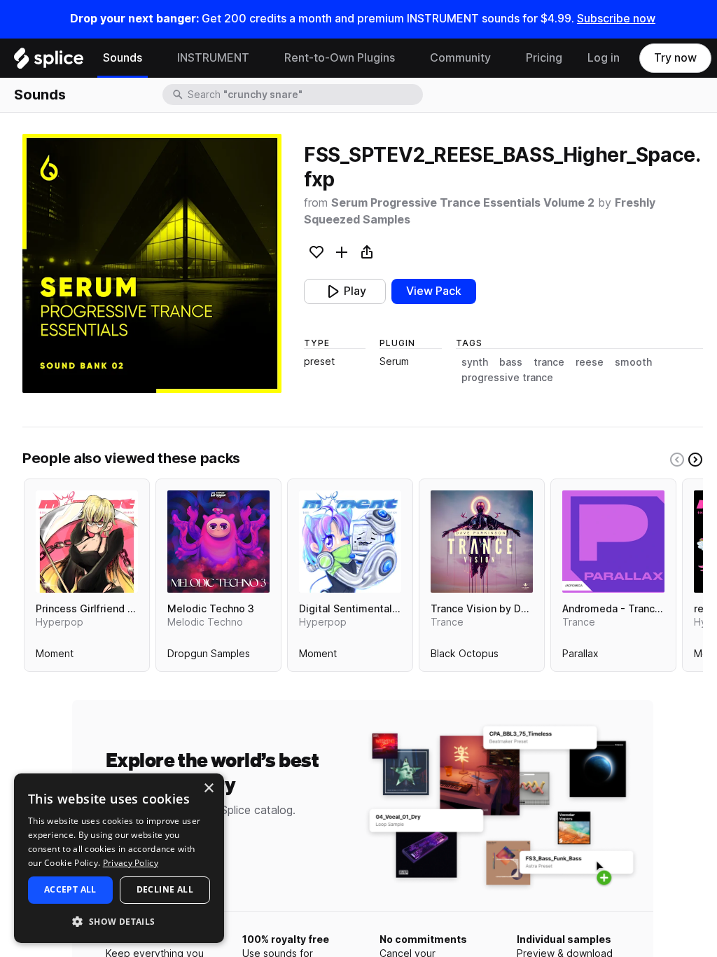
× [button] (208, 788)
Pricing (544, 57)
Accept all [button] (70, 889)
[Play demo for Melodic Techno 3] (218, 541)
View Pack (433, 291)
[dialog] (119, 858)
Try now (675, 57)
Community (460, 57)
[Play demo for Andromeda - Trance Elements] (613, 541)
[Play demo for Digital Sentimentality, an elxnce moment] (350, 541)
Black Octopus (465, 656)
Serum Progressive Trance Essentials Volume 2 (462, 202)
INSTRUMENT (213, 57)
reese (590, 362)
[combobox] (304, 94)
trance (549, 362)
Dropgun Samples (208, 656)
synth (474, 362)
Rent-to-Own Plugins (339, 57)
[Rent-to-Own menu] (405, 58)
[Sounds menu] (153, 58)
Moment (55, 656)
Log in (603, 57)
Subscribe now (616, 18)
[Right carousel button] (695, 459)
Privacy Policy (130, 863)
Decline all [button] (165, 889)
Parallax (580, 656)
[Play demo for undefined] (152, 263)
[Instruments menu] (260, 58)
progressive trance (507, 377)
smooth (633, 362)
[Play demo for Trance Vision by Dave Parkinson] (481, 541)
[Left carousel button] (677, 459)
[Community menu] (501, 58)
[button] (119, 921)
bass (510, 362)
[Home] (48, 62)
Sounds (122, 57)
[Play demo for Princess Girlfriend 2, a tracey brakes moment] (87, 541)
